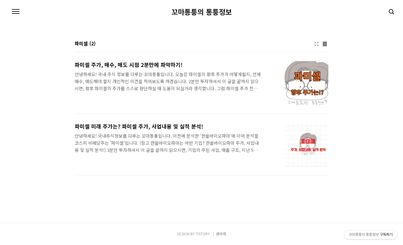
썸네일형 (316, 43)
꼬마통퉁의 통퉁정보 (201, 11)
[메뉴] (16, 12)
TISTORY (203, 233)
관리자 (221, 233)
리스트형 (324, 43)
